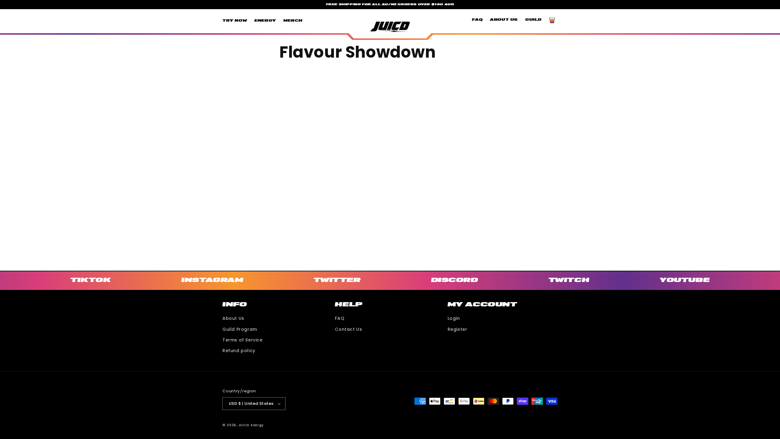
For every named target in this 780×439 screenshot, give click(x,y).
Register (457, 329)
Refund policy (238, 351)
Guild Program (239, 329)
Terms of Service (242, 340)
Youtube (685, 280)
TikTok (90, 280)
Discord (454, 280)
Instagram (212, 280)
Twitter (337, 280)
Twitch (569, 280)
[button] (552, 20)
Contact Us (348, 329)
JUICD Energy (251, 425)
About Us (233, 318)
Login (454, 318)
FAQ (339, 318)
